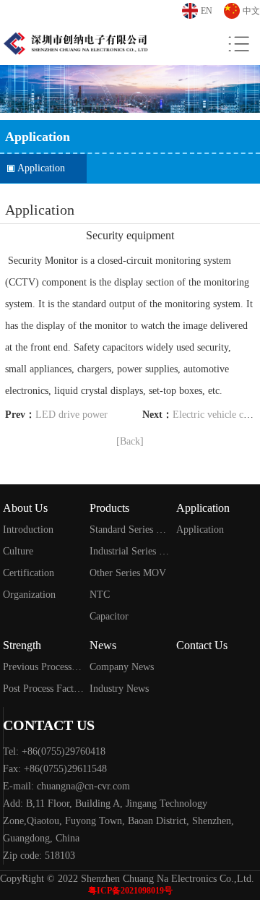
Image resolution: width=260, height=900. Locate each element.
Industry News (119, 688)
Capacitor (109, 616)
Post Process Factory (43, 688)
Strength (22, 645)
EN (206, 11)
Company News (122, 666)
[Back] (130, 441)
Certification (28, 572)
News (103, 645)
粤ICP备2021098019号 (130, 891)
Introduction (28, 529)
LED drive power (71, 414)
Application (41, 168)
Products (109, 508)
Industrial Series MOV (130, 551)
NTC (100, 594)
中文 (251, 11)
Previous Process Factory (43, 666)
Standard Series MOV (130, 529)
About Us (25, 508)
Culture (18, 551)
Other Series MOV (128, 572)
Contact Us (202, 645)
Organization (29, 594)
